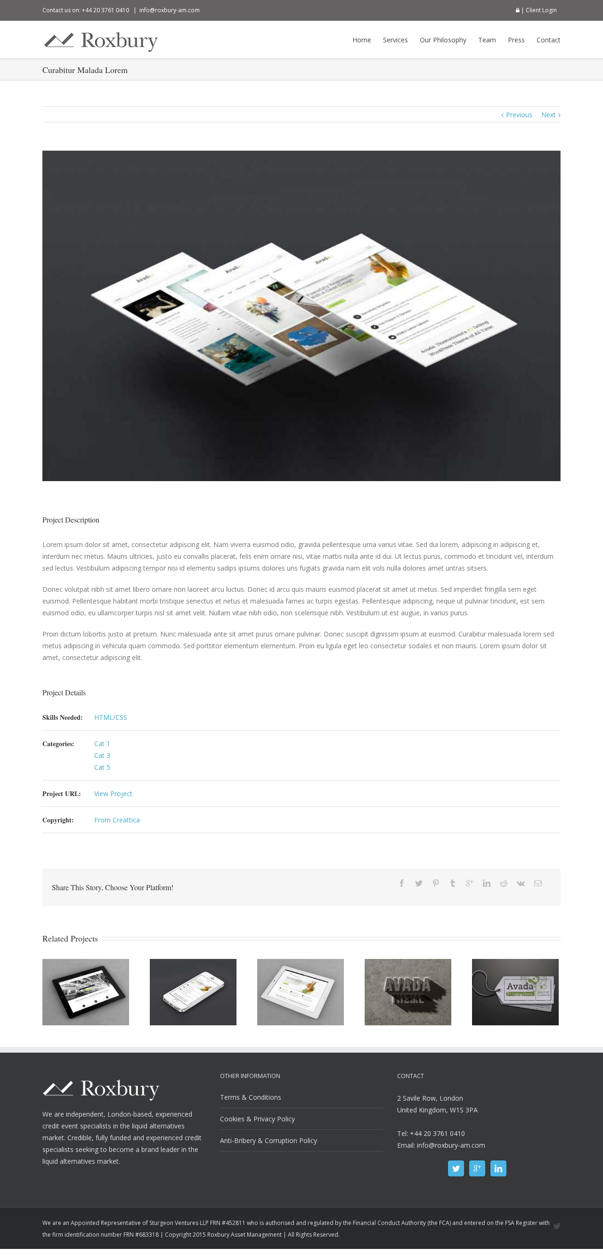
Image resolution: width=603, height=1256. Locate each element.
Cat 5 (102, 767)
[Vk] (521, 883)
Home (361, 39)
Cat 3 (102, 755)
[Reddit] (503, 883)
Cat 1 (102, 743)
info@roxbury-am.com (169, 10)
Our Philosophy (443, 39)
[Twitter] (419, 883)
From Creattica (117, 819)
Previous (519, 114)
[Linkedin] (486, 883)
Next (548, 114)
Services (395, 39)
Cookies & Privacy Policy (257, 1118)
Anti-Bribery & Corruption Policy (268, 1140)
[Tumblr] (452, 883)
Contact (549, 39)
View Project (113, 793)
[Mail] (538, 883)
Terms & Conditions (250, 1097)
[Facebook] (402, 883)
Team (487, 39)
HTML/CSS (110, 717)
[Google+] (469, 883)
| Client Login (538, 10)
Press (516, 39)
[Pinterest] (436, 883)
